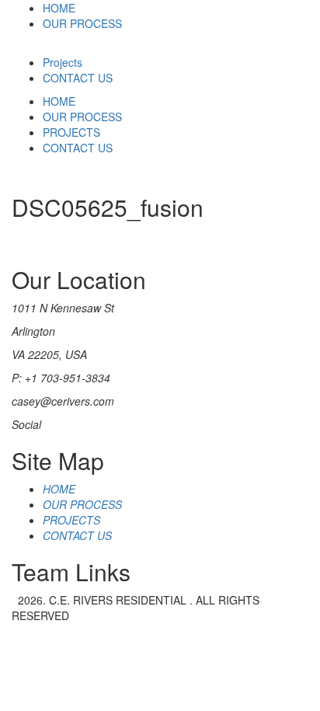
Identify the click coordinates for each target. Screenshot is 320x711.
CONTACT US (78, 77)
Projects (62, 62)
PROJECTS (71, 132)
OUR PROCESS (82, 23)
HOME (59, 8)
